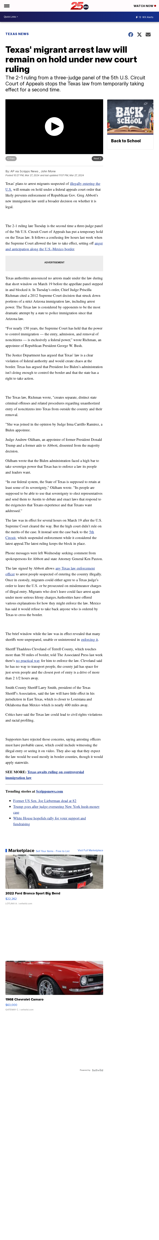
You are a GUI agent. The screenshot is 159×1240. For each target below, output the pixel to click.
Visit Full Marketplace (90, 850)
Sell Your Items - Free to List (52, 851)
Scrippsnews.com (49, 791)
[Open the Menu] (6, 6)
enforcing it (89, 639)
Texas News (17, 34)
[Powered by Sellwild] (97, 1070)
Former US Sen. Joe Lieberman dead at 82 (44, 800)
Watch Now (144, 6)
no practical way (28, 660)
